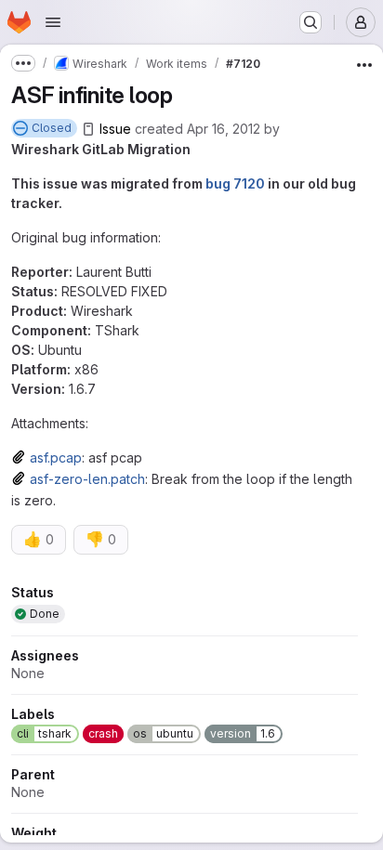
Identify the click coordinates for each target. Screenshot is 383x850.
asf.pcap (56, 457)
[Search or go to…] (310, 22)
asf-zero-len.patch (87, 479)
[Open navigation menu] (53, 22)
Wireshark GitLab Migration (101, 149)
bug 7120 (235, 183)
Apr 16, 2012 (223, 129)
